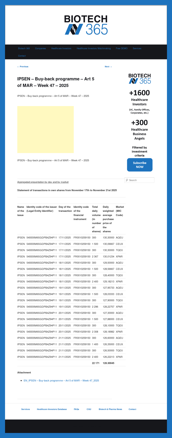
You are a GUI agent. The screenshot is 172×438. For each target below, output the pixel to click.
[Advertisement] (45, 129)
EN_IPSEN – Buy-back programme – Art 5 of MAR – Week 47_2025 (61, 380)
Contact (22, 55)
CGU (89, 409)
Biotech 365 (24, 48)
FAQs (77, 409)
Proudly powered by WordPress (86, 426)
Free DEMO (121, 48)
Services (137, 48)
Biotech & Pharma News (110, 409)
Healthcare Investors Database (52, 409)
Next (108, 66)
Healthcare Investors (61, 48)
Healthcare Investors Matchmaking (94, 48)
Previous (22, 66)
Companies (40, 48)
